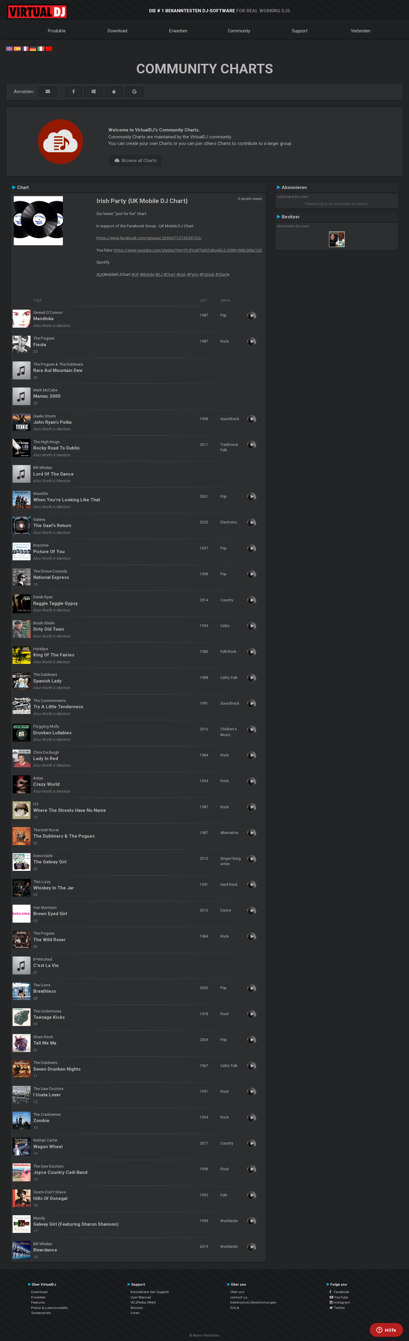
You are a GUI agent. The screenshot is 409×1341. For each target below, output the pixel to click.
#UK (100, 274)
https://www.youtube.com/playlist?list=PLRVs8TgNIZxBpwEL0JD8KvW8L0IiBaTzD (188, 250)
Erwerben (178, 30)
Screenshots (41, 1313)
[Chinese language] (49, 48)
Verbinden (360, 30)
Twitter (339, 1308)
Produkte (57, 30)
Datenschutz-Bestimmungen (253, 1302)
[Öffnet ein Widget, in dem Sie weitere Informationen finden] (386, 1330)
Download (117, 30)
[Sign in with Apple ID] (114, 92)
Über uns (237, 1292)
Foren (135, 1313)
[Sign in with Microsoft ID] (93, 92)
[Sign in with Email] (47, 92)
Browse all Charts (138, 160)
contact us (238, 1297)
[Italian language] (40, 48)
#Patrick (206, 274)
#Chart (169, 274)
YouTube (340, 1297)
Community (239, 30)
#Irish (181, 274)
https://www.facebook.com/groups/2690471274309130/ (149, 237)
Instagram (341, 1302)
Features (38, 1302)
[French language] (25, 48)
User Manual (141, 1297)
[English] (9, 48)
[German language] (33, 48)
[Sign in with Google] (134, 92)
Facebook (340, 1292)
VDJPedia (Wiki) (143, 1302)
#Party (193, 274)
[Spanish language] (17, 48)
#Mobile (147, 274)
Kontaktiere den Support (150, 1292)
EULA (234, 1308)
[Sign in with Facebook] (73, 92)
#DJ (159, 274)
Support (299, 30)
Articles (137, 1308)
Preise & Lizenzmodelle (49, 1308)
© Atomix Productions (205, 1335)
